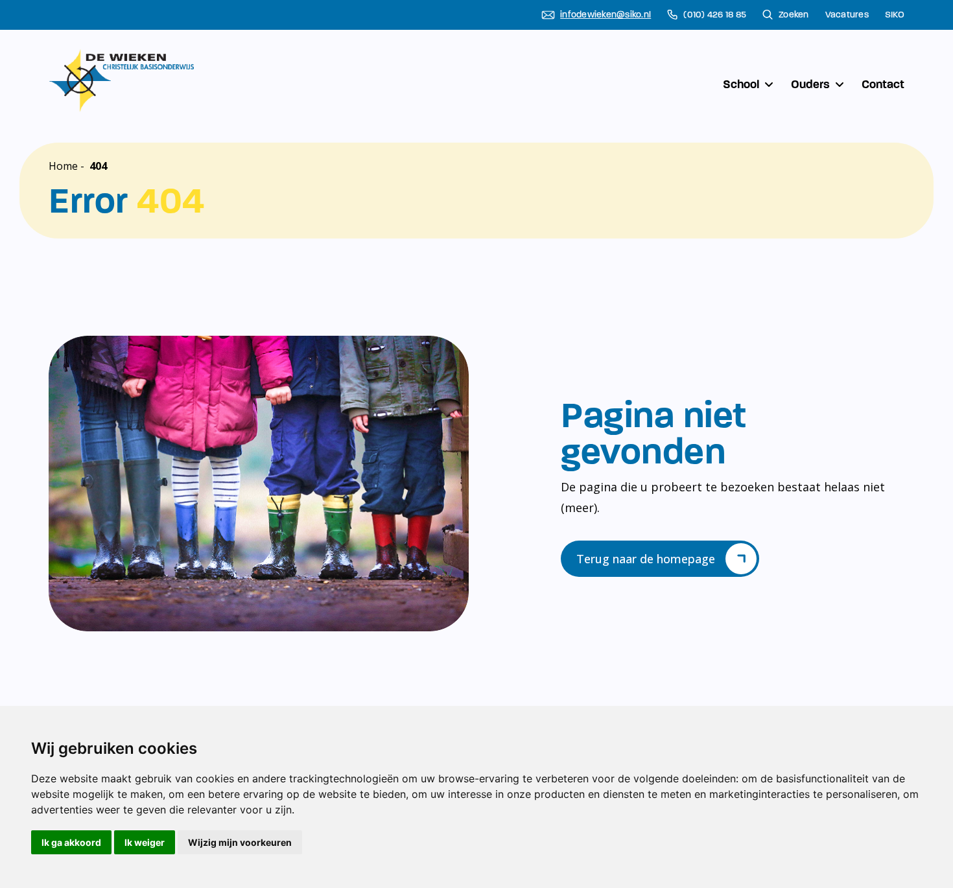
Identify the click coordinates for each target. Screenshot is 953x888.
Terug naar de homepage (645, 559)
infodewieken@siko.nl (605, 15)
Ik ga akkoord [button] (71, 842)
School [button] (741, 84)
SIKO (894, 15)
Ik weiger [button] (144, 842)
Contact (883, 84)
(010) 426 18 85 (714, 15)
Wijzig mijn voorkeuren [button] (240, 842)
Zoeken (794, 15)
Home (63, 166)
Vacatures (847, 15)
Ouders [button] (810, 84)
